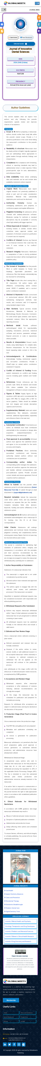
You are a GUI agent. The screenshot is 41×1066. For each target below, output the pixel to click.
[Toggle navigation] (37, 3)
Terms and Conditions (27, 1013)
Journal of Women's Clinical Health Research (19, 936)
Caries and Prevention (13, 897)
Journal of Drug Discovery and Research (18, 941)
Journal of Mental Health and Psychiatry (18, 921)
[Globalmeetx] (15, 3)
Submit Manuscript (9, 1017)
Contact (23, 1021)
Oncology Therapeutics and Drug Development (20, 926)
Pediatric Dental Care (12, 908)
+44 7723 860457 (23, 1034)
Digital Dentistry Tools (13, 911)
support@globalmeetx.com (15, 1040)
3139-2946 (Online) (20, 62)
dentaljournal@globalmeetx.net (16, 1038)
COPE (28, 555)
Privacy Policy (24, 1017)
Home (5, 1013)
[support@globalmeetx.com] (23, 492)
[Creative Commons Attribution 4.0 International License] (20, 952)
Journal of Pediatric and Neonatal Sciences (19, 931)
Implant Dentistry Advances (14, 894)
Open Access (13, 37)
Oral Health (9, 890)
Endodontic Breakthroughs (14, 904)
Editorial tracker (19, 44)
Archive (6, 1021)
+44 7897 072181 (14, 1034)
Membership (11, 1000)
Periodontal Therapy (12, 901)
